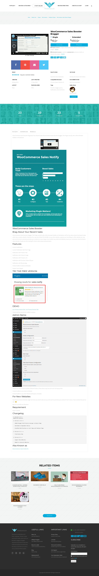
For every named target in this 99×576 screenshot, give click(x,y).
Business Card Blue (39, 485)
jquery (60, 88)
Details (56, 49)
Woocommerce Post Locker (20, 506)
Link (75, 558)
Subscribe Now (59, 44)
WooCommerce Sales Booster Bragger (64, 17)
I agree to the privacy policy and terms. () (79, 557)
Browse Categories (25, 5)
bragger (57, 88)
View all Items (49, 515)
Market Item (34, 17)
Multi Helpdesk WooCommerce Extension (59, 485)
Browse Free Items (63, 5)
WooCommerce (44, 17)
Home (29, 17)
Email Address (74, 551)
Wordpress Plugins (52, 17)
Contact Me (73, 96)
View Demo (79, 44)
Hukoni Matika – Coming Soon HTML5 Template (20, 485)
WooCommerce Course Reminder (79, 485)
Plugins (39, 17)
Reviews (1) (33, 131)
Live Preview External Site (32, 309)
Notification (53, 90)
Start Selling (39, 5)
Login (86, 5)
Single (55, 37)
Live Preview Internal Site (19, 309)
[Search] (91, 6)
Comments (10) (24, 131)
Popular (12, 5)
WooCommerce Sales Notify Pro (20, 449)
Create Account (77, 5)
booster (52, 88)
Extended (76, 37)
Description (15, 131)
